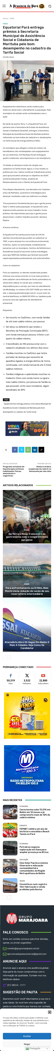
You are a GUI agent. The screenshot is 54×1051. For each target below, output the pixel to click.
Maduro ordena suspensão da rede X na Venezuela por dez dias (40, 469)
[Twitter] (21, 450)
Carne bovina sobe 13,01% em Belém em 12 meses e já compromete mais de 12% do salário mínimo (35, 813)
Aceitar (27, 1036)
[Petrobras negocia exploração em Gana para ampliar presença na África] (10, 848)
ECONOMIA (24, 806)
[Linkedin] (35, 450)
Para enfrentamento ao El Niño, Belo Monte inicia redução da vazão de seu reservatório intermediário (27, 590)
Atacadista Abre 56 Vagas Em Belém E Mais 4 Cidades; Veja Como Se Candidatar (27, 645)
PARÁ (12, 18)
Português (34, 1048)
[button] (49, 1012)
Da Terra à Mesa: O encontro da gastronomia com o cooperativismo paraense (27, 536)
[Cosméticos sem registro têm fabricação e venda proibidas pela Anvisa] (10, 885)
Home (5, 18)
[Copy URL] (41, 450)
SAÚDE (22, 881)
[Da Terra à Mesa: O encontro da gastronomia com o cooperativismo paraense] (27, 516)
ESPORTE (23, 825)
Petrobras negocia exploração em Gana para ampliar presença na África (34, 850)
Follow (27, 674)
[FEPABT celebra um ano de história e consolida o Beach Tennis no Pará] (10, 830)
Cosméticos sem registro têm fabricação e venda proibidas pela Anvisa (33, 887)
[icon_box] (21, 949)
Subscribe (43, 674)
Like (10, 674)
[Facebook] (15, 450)
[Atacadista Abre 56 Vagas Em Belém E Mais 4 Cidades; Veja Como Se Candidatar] (27, 625)
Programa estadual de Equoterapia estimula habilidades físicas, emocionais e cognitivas (13, 471)
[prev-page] (4, 657)
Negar (27, 1044)
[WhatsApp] (28, 450)
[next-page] (9, 657)
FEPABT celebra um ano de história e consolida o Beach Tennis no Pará (34, 831)
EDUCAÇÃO (24, 859)
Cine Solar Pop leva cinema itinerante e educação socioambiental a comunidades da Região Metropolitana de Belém (34, 868)
